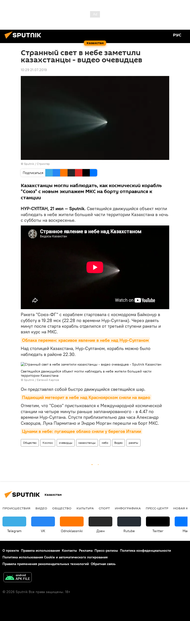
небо (105, 443)
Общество (30, 443)
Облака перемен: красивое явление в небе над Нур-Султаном (85, 340)
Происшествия (16, 508)
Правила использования (40, 550)
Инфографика (128, 508)
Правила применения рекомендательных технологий (45, 564)
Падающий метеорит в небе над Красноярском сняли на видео (86, 397)
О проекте (10, 550)
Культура (85, 508)
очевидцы (65, 443)
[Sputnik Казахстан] (24, 39)
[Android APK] (17, 577)
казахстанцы (87, 443)
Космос (48, 443)
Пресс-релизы (106, 550)
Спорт (104, 508)
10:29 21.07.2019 (34, 70)
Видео (118, 443)
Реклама (86, 550)
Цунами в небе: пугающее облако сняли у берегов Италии (81, 431)
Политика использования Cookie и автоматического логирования (55, 557)
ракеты (133, 443)
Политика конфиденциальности (145, 550)
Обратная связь (103, 564)
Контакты (69, 550)
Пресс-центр (157, 508)
